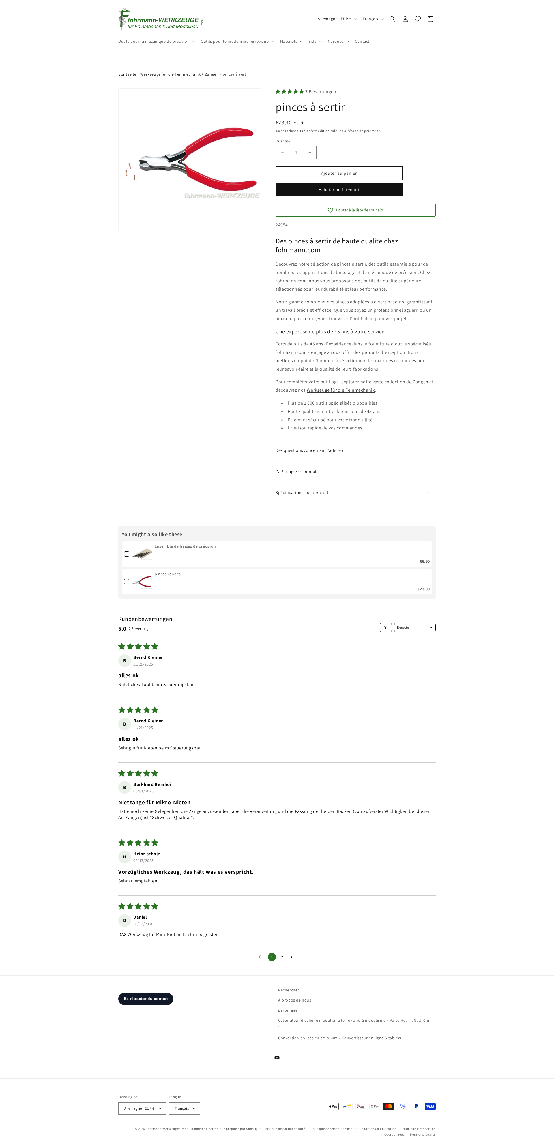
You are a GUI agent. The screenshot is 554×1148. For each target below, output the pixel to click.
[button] (156, 41)
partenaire (288, 1010)
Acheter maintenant (339, 189)
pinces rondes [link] (168, 573)
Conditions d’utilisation (378, 1129)
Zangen (212, 74)
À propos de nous (294, 1000)
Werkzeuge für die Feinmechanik (170, 74)
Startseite (127, 74)
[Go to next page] (293, 957)
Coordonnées (394, 1134)
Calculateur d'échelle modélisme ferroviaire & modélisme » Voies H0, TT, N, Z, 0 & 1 (353, 1024)
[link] (142, 554)
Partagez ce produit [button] (299, 471)
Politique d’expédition (419, 1129)
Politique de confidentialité (284, 1129)
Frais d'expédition (315, 131)
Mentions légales (423, 1134)
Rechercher (288, 990)
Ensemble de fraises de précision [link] (185, 546)
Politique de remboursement (332, 1129)
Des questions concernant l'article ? (310, 450)
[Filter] (386, 627)
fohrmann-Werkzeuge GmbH (168, 1129)
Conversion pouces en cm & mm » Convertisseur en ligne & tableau (340, 1037)
